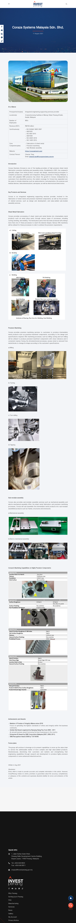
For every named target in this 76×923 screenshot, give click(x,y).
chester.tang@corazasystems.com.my (41, 156)
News (10, 910)
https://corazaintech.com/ (33, 151)
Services (11, 907)
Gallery (10, 913)
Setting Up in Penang (15, 897)
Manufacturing (13, 903)
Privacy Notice (13, 920)
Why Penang (12, 893)
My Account (12, 917)
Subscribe (71, 901)
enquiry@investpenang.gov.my (22, 870)
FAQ (9, 900)
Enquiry (71, 908)
